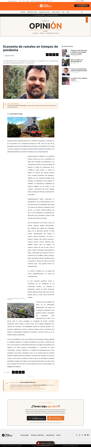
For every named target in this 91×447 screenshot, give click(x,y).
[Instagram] (78, 1)
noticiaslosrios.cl (36, 386)
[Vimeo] (81, 1)
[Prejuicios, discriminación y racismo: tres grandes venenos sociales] (66, 53)
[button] (81, 12)
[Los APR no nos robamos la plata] (66, 81)
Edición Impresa (83, 5)
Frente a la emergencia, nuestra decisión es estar (79, 69)
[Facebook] (76, 1)
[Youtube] (82, 1)
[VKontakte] (85, 435)
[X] (79, 1)
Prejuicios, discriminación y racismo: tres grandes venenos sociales (79, 52)
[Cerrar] (53, 443)
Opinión (21, 388)
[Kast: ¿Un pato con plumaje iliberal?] (66, 62)
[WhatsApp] (57, 54)
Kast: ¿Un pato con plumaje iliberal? (77, 60)
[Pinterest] (53, 54)
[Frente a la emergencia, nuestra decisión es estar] (66, 71)
